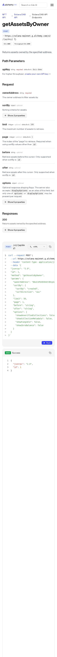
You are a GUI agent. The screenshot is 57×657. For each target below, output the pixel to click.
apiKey (6, 69)
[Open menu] (52, 5)
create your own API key (37, 74)
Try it (48, 343)
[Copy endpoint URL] (15, 39)
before (6, 152)
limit (4, 124)
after (5, 167)
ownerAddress (10, 92)
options (6, 183)
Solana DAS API (20, 16)
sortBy (6, 105)
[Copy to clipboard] (50, 247)
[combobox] (26, 36)
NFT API (4, 16)
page (5, 137)
